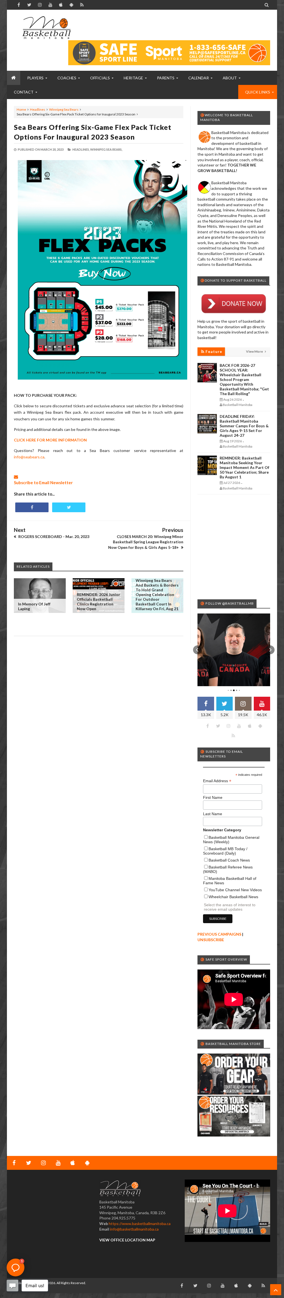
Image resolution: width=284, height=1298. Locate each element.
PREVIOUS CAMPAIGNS (219, 934)
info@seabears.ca (29, 456)
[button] (197, 649)
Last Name (212, 814)
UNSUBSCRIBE (210, 939)
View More (254, 351)
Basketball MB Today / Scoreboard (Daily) (225, 851)
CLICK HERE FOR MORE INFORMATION (50, 440)
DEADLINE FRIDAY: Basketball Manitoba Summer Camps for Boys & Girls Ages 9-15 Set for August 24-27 (244, 426)
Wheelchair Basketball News (233, 897)
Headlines (37, 109)
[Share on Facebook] (32, 507)
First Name (212, 797)
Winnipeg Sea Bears (63, 109)
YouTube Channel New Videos (235, 890)
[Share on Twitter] (68, 507)
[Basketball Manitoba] (46, 27)
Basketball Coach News (229, 860)
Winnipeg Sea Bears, (106, 149)
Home (21, 109)
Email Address (217, 781)
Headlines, (81, 149)
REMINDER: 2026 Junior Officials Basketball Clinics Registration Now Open (98, 601)
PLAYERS (35, 77)
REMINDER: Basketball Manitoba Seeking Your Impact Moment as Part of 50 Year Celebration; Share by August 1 (244, 467)
